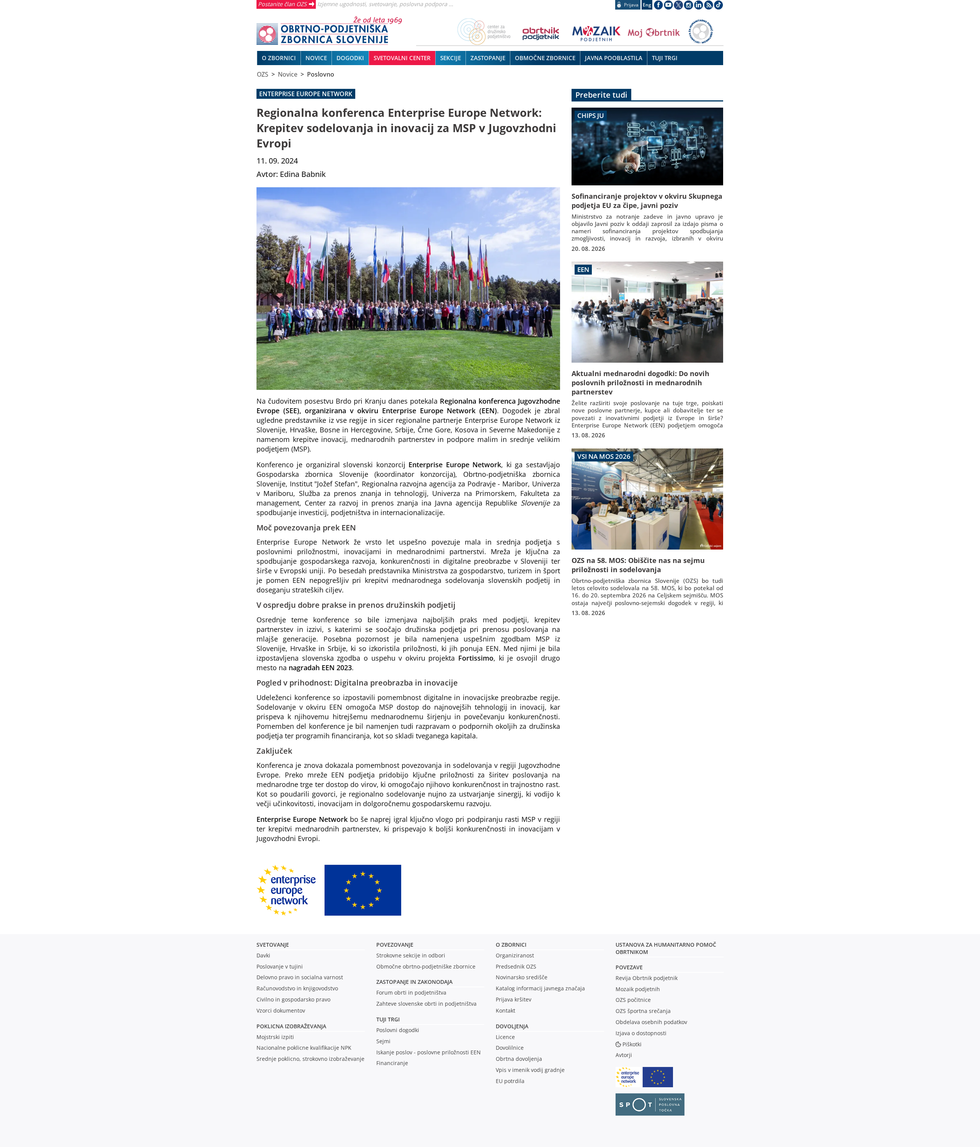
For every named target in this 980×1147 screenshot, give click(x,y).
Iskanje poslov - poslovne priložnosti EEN (428, 1052)
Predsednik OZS (516, 966)
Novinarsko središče (521, 977)
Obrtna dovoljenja (519, 1058)
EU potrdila (510, 1081)
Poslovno (320, 74)
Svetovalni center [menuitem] (402, 58)
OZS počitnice (633, 999)
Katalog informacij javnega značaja (540, 988)
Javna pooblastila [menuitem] (613, 58)
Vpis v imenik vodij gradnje (530, 1069)
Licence (505, 1037)
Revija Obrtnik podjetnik (647, 978)
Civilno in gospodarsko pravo (293, 999)
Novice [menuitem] (316, 58)
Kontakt (505, 1010)
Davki (263, 955)
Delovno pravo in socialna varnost (299, 977)
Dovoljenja (512, 1026)
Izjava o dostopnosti (641, 1033)
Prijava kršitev (513, 999)
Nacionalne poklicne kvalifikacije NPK (303, 1047)
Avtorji (624, 1055)
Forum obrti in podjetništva (411, 992)
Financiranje (392, 1063)
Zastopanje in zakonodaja (414, 981)
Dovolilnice (510, 1047)
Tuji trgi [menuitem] (665, 58)
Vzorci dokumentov (280, 1010)
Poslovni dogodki (397, 1030)
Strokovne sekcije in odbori (410, 955)
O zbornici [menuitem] (279, 58)
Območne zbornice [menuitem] (545, 58)
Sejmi (383, 1041)
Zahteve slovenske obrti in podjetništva (426, 1003)
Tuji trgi (388, 1019)
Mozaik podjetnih (638, 989)
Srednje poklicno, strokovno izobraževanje (310, 1058)
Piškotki (632, 1044)
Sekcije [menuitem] (450, 58)
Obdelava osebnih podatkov (651, 1022)
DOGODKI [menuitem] (350, 58)
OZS (262, 74)
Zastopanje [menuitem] (487, 58)
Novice (287, 74)
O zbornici (511, 944)
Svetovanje (272, 944)
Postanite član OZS (282, 4)
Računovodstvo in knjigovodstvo (297, 988)
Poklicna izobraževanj (289, 1026)
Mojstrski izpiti (275, 1037)
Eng (647, 5)
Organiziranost (515, 955)
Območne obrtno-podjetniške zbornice (425, 966)
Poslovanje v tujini (279, 966)
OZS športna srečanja (643, 1010)
